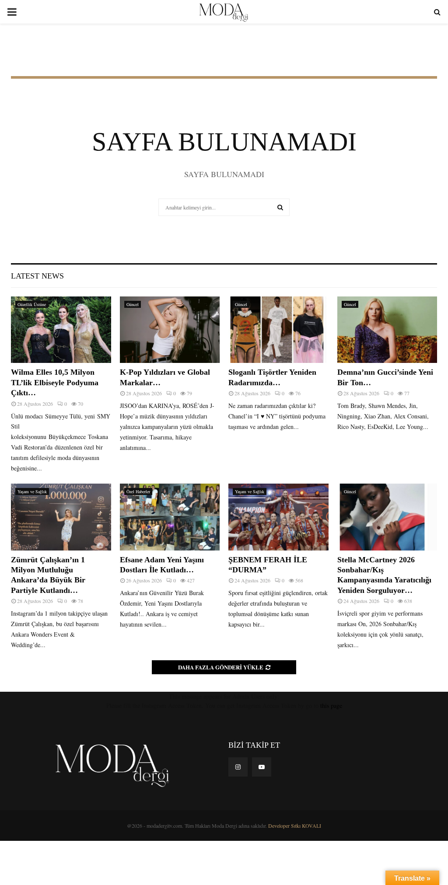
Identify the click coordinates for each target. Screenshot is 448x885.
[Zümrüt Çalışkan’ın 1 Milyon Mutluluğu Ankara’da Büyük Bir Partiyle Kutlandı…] (61, 517)
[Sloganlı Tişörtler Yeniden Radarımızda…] (278, 329)
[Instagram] (238, 767)
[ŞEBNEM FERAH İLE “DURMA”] (278, 517)
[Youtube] (261, 767)
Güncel (132, 304)
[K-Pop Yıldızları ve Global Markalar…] (170, 329)
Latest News (37, 276)
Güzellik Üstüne (32, 304)
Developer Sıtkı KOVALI (294, 825)
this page (331, 705)
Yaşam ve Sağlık (32, 491)
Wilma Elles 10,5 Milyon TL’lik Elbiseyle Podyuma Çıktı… (54, 382)
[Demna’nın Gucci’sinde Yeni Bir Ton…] (387, 329)
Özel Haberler (138, 491)
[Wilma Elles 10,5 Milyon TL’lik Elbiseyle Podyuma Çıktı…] (61, 329)
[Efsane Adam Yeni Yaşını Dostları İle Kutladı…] (170, 517)
